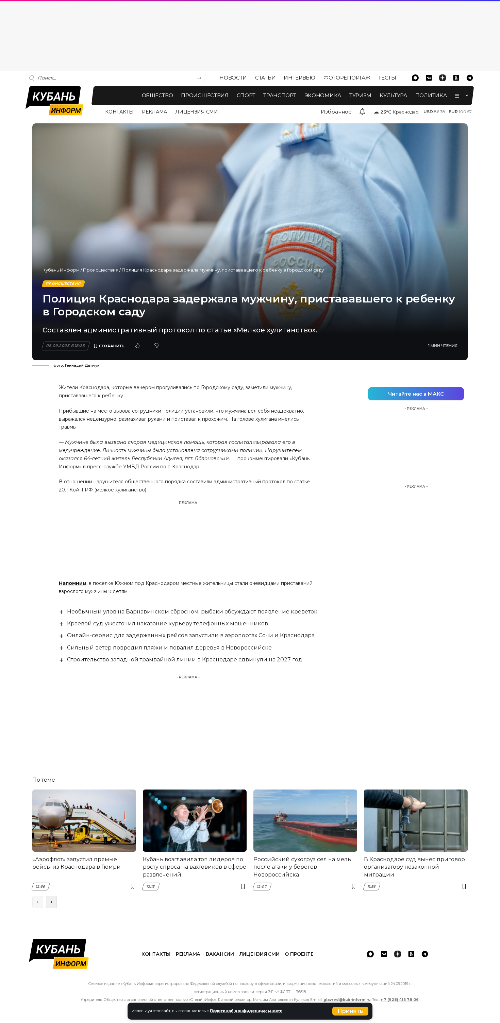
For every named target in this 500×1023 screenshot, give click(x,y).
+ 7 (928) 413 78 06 (400, 1000)
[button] (350, 1011)
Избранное (336, 111)
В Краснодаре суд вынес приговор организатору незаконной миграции (414, 867)
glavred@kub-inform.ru (346, 1000)
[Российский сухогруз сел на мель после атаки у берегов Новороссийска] (305, 821)
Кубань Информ (61, 270)
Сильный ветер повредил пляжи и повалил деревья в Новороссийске (169, 647)
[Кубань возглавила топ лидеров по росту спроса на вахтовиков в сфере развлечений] (195, 821)
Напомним (72, 583)
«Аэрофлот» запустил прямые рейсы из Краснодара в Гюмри (76, 863)
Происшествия (100, 270)
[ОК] (456, 78)
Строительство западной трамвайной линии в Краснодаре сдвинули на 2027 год (184, 659)
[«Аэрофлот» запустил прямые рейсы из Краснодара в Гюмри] (84, 821)
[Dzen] (442, 78)
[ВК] (429, 78)
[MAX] (415, 78)
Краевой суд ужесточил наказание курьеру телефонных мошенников (167, 623)
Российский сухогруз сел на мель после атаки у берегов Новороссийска (302, 867)
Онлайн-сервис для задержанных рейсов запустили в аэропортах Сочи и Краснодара (191, 635)
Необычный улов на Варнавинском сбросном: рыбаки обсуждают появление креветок (192, 611)
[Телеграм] (469, 78)
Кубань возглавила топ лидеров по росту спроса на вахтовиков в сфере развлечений (194, 867)
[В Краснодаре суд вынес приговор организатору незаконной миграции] (416, 821)
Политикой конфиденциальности (246, 1010)
